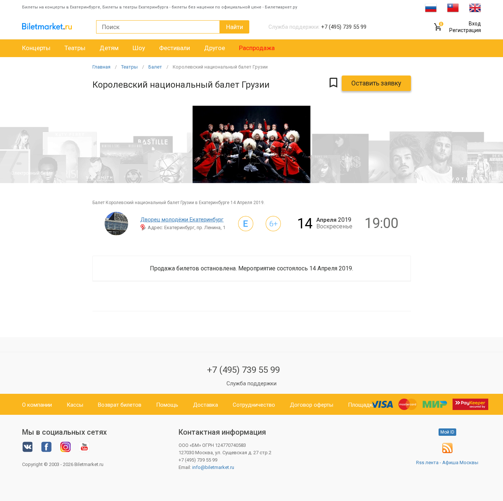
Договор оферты (311, 405)
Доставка (205, 405)
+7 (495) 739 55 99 (243, 370)
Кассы (75, 405)
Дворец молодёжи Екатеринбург (182, 219)
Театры (74, 48)
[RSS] (447, 451)
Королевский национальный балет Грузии (220, 67)
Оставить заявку (376, 83)
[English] (475, 7)
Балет (155, 67)
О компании (37, 405)
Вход (475, 24)
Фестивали (174, 48)
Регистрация (465, 30)
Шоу (139, 48)
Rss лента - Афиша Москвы (447, 462)
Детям (109, 48)
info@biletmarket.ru (213, 467)
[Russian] (431, 7)
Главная (101, 67)
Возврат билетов (119, 405)
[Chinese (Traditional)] (453, 7)
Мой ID (447, 432)
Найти (234, 27)
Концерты (36, 48)
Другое (214, 48)
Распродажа (257, 48)
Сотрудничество (254, 405)
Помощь (167, 405)
